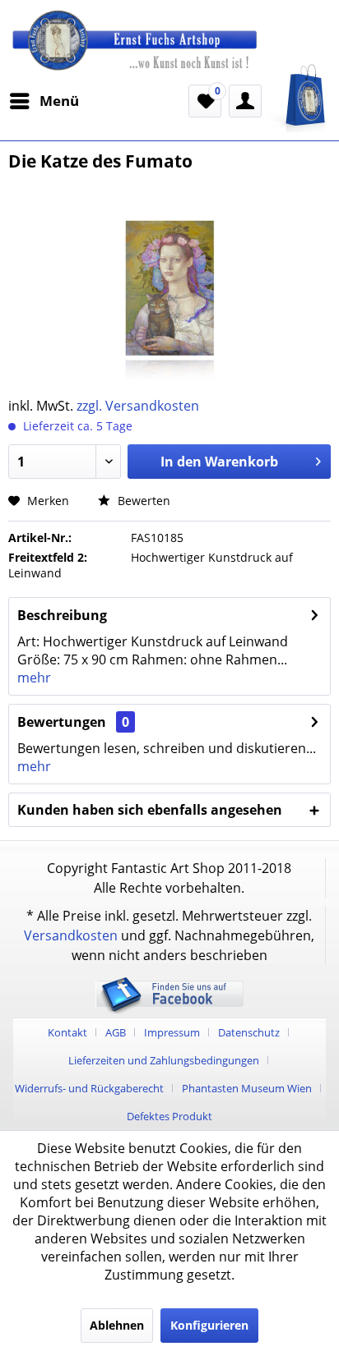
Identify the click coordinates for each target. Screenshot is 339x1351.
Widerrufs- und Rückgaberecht (89, 1088)
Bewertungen (61, 722)
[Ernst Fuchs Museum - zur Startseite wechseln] (169, 49)
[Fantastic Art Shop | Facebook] (169, 1011)
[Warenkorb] (297, 98)
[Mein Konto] (245, 101)
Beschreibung (62, 615)
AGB (115, 1032)
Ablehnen (117, 1325)
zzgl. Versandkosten (138, 406)
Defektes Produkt (169, 1116)
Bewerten (142, 500)
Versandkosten (71, 935)
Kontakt (67, 1032)
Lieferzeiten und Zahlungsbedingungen (163, 1060)
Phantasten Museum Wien (247, 1088)
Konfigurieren (209, 1325)
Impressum (172, 1032)
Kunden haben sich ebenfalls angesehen (149, 810)
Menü (59, 100)
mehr (34, 678)
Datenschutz (249, 1032)
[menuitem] (43, 101)
